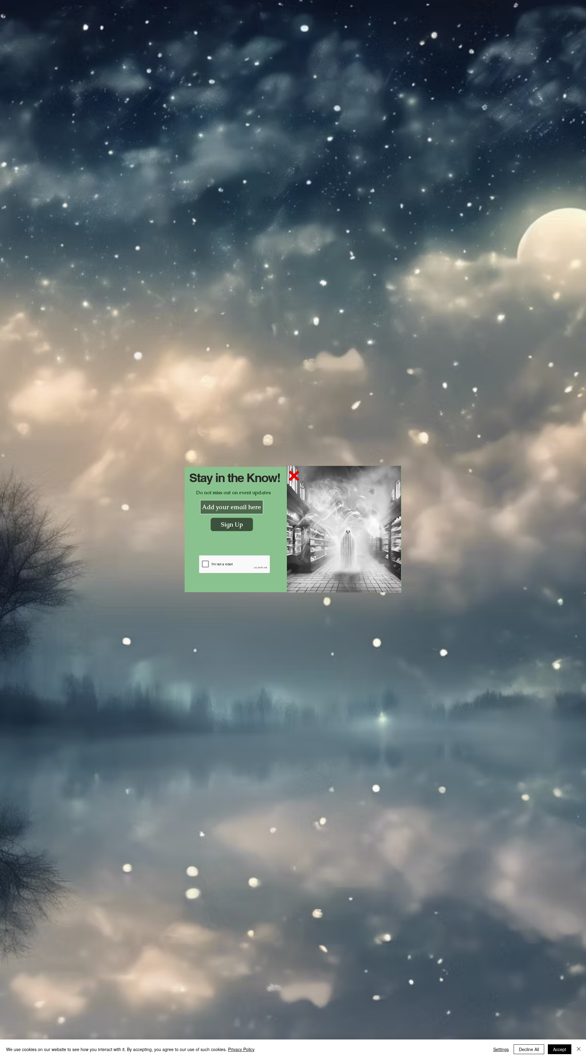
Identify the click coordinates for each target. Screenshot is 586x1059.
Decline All (529, 1049)
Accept (559, 1049)
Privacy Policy (241, 1049)
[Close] (578, 1049)
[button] (294, 475)
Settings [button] (501, 1049)
